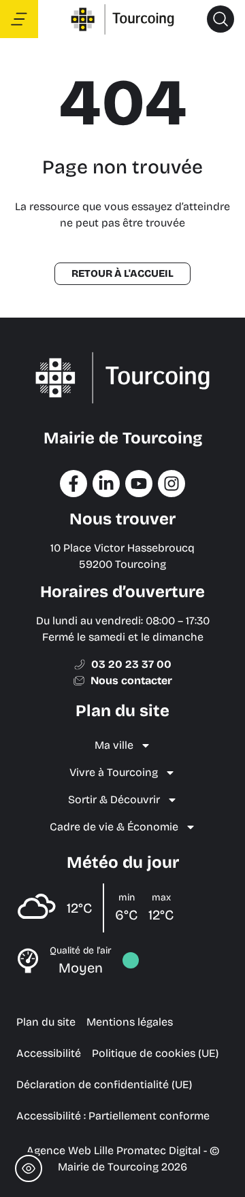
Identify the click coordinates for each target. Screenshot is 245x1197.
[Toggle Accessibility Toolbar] (29, 1168)
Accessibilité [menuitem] (48, 1053)
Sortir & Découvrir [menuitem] (114, 799)
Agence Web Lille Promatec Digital (114, 1150)
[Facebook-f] (73, 483)
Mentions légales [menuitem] (129, 1021)
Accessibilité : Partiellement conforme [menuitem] (113, 1115)
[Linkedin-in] (106, 483)
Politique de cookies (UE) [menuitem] (155, 1053)
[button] (220, 19)
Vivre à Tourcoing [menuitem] (113, 772)
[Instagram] (171, 483)
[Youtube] (138, 483)
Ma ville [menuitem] (114, 745)
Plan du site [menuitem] (46, 1021)
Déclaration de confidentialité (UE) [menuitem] (104, 1084)
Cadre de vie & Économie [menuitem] (114, 826)
